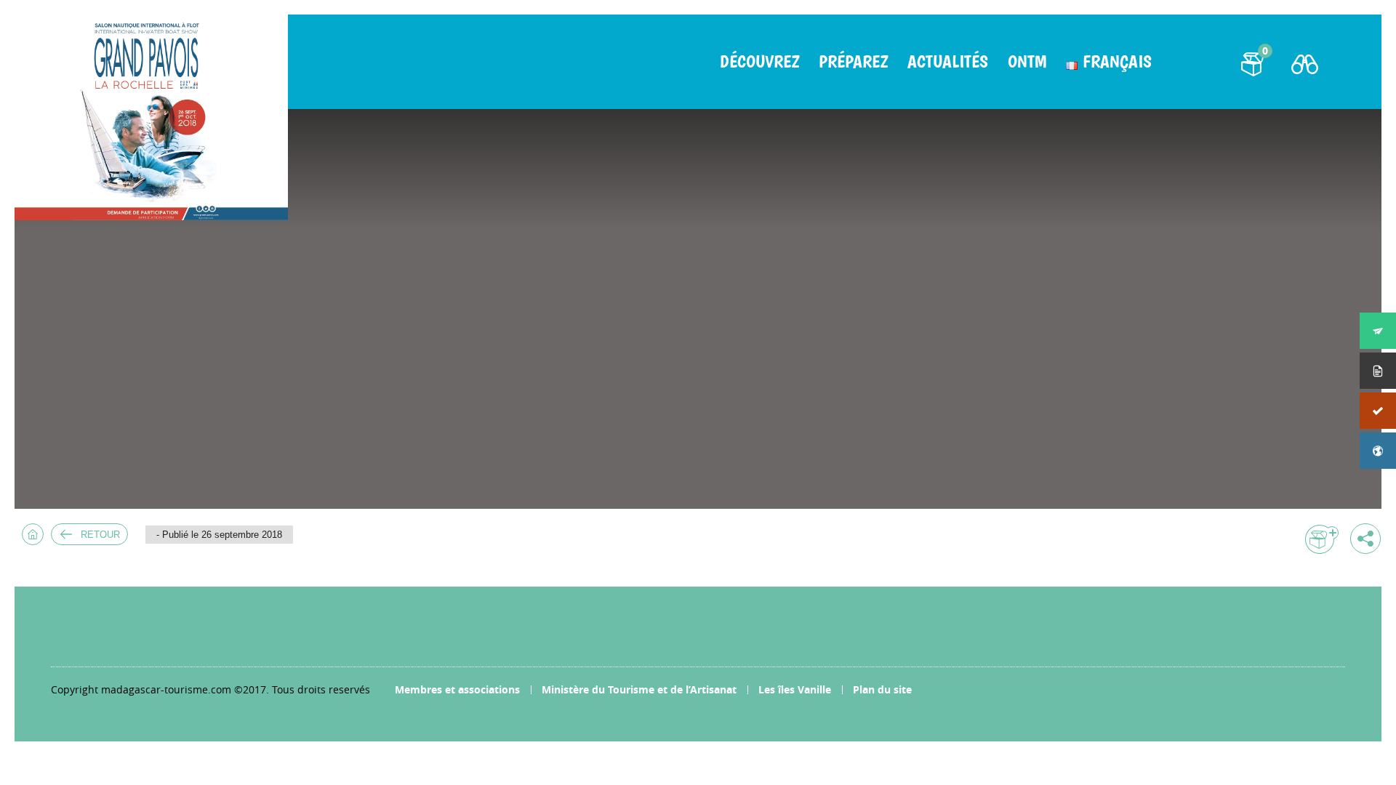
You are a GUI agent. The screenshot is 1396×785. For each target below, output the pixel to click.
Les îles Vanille (794, 689)
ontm (1027, 62)
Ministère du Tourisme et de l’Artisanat (639, 689)
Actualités (947, 62)
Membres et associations (457, 689)
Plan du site (882, 689)
